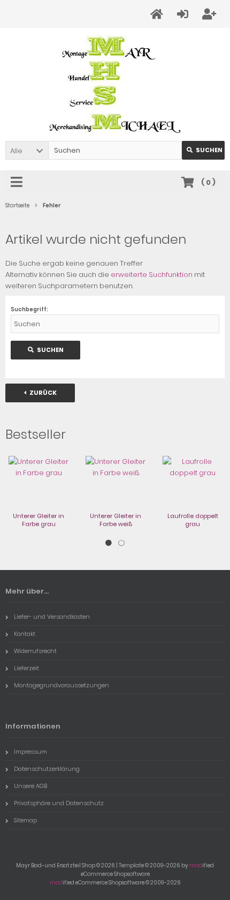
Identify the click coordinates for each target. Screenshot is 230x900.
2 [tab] (121, 543)
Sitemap (25, 820)
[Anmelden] (184, 14)
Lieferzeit (26, 668)
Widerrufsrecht (35, 651)
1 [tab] (108, 543)
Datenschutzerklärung (47, 768)
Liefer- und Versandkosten (52, 616)
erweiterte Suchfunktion (152, 274)
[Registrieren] (210, 14)
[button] (26, 150)
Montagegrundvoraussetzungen (61, 685)
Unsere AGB (30, 786)
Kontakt (24, 633)
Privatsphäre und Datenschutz (59, 803)
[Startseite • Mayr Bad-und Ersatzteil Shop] (115, 84)
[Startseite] (158, 14)
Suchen (203, 150)
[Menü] (18, 182)
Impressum (30, 751)
